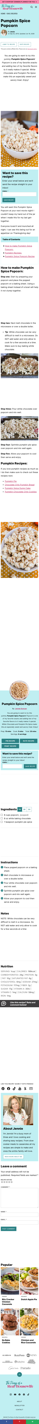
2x (24, 809)
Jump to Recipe (8, 44)
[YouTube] (15, 1394)
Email (5, 191)
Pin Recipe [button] (10, 741)
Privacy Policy (6, 1419)
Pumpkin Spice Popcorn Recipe (20, 256)
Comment (5, 1187)
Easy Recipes (12, 13)
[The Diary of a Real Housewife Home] (12, 7)
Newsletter (19, 1405)
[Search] (31, 7)
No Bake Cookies (6, 1341)
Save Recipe (9, 200)
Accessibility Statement (18, 1419)
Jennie (12, 31)
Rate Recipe (24, 44)
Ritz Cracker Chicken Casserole (8, 1301)
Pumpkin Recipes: (13, 253)
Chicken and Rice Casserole (28, 1341)
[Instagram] (10, 1394)
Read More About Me (13, 1156)
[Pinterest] (24, 1394)
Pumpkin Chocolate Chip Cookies (21, 492)
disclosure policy (32, 49)
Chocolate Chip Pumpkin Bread (19, 485)
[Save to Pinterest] (19, 1422)
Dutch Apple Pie (29, 1299)
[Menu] (36, 7)
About (19, 1401)
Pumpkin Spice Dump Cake (17, 488)
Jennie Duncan (21, 709)
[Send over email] (32, 1422)
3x (29, 809)
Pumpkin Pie (11, 481)
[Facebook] (19, 1394)
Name (3, 1211)
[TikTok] (28, 1394)
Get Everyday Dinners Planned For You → (19, 2)
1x (20, 809)
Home (3, 13)
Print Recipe (10, 746)
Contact (19, 1409)
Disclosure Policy (31, 1419)
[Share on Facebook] (6, 1422)
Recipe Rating (6, 1180)
